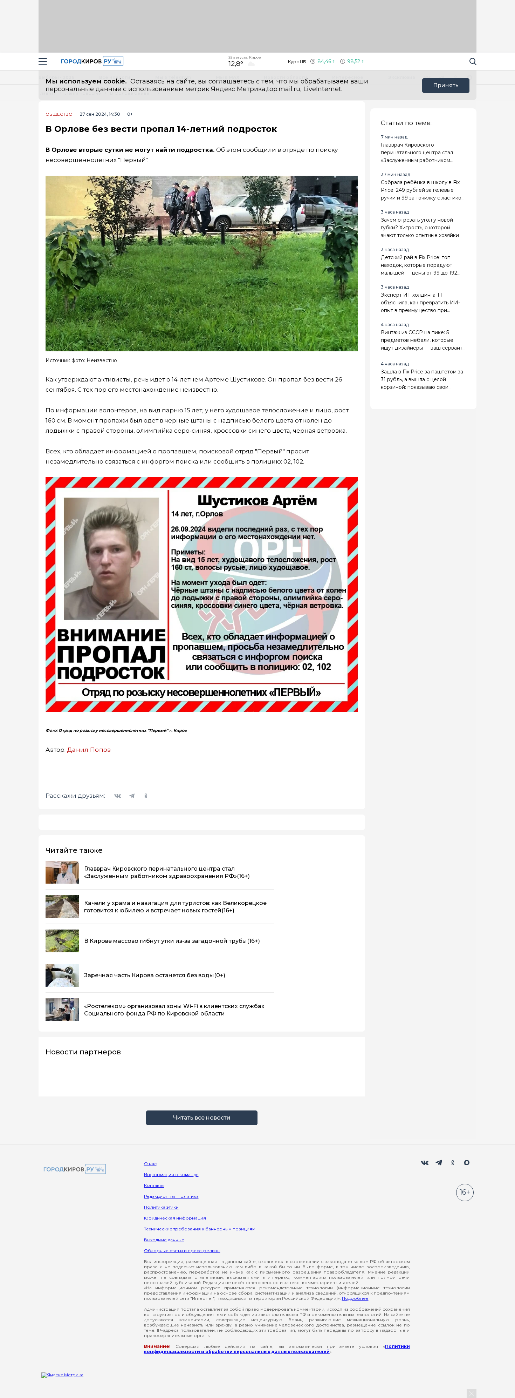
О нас (150, 1163)
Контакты (154, 1185)
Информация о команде (171, 1174)
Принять (446, 85)
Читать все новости (202, 1117)
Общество (59, 114)
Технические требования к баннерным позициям (199, 1228)
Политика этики (161, 1207)
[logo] (74, 1169)
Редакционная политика (171, 1196)
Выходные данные (164, 1239)
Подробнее (355, 1298)
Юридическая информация (175, 1218)
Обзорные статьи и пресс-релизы (182, 1250)
